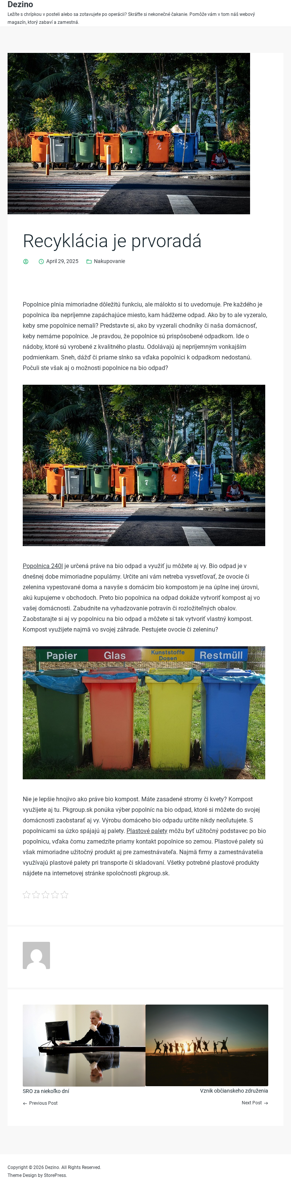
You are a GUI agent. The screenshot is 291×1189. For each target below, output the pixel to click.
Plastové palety (147, 830)
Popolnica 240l (43, 566)
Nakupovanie (109, 261)
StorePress (55, 1175)
